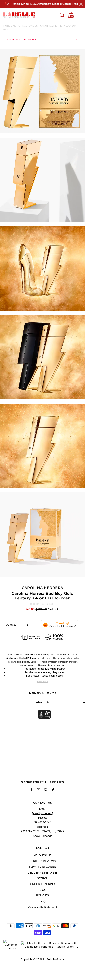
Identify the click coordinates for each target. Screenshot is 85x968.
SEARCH (42, 878)
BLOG (42, 889)
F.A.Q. (42, 901)
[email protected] (42, 813)
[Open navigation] (79, 15)
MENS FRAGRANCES (25, 26)
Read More (42, 681)
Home (7, 26)
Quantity (11, 624)
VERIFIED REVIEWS (43, 861)
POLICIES (42, 895)
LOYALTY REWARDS (42, 866)
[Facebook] (32, 790)
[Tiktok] (53, 790)
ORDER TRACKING (42, 884)
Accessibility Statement (42, 906)
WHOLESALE (42, 855)
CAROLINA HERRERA (42, 588)
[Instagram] (45, 790)
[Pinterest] (38, 790)
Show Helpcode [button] (42, 835)
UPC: (32, 604)
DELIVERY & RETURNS (42, 872)
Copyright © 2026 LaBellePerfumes (43, 959)
